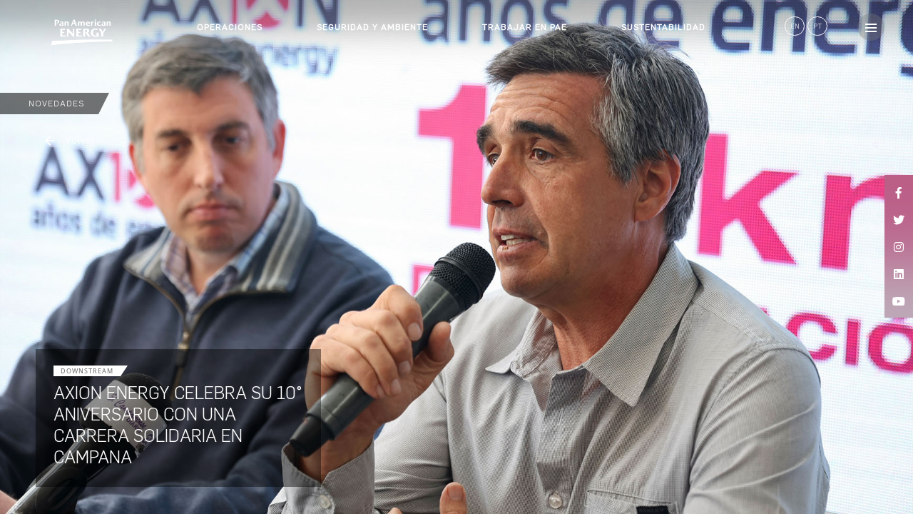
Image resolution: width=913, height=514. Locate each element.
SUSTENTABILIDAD (663, 27)
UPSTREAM (222, 46)
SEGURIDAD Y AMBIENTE (372, 27)
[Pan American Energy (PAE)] (57, 32)
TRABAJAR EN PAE (524, 27)
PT (817, 26)
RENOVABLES (227, 97)
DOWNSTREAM (229, 71)
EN (795, 26)
